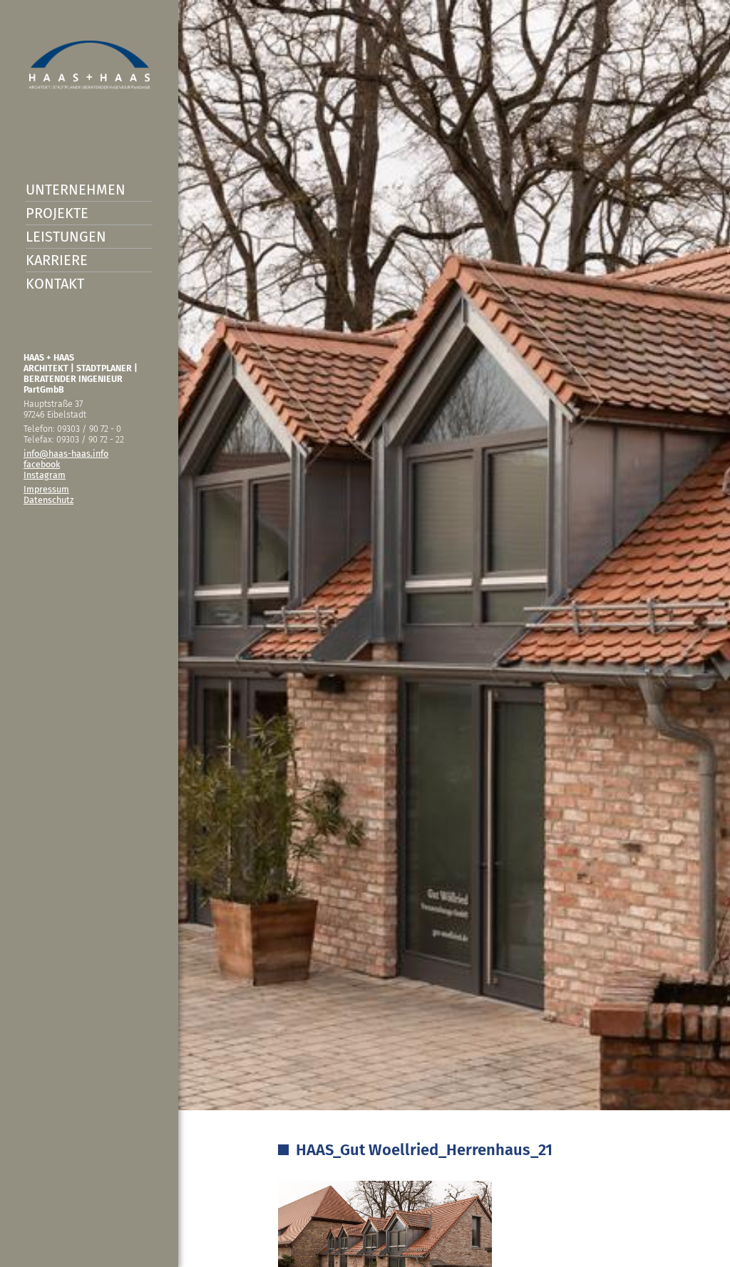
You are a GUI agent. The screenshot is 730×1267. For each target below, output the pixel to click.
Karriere (57, 260)
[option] (365, 633)
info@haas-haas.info (66, 453)
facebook (42, 464)
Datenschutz (48, 500)
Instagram (45, 475)
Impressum (46, 489)
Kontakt (55, 283)
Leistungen (66, 236)
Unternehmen (75, 189)
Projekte (57, 213)
